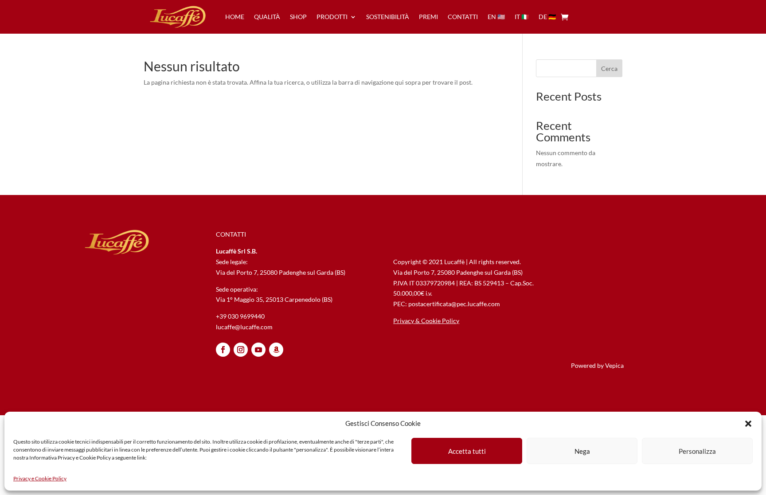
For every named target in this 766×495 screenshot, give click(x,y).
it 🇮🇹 (522, 16)
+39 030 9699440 (240, 316)
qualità (267, 16)
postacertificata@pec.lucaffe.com (454, 304)
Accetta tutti (467, 451)
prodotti (332, 16)
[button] (748, 423)
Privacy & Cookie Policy (426, 320)
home (234, 16)
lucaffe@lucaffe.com (244, 327)
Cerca (609, 68)
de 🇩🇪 (547, 16)
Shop (298, 16)
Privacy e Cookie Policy (39, 478)
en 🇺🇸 (496, 16)
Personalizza (697, 451)
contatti (463, 16)
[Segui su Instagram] (241, 350)
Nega (582, 451)
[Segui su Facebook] (223, 350)
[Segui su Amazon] (276, 350)
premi (428, 16)
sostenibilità (387, 16)
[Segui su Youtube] (258, 350)
